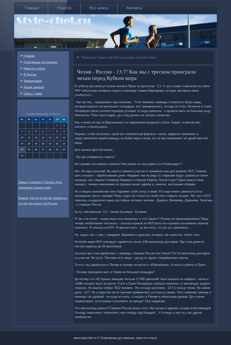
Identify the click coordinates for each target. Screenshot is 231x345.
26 (36, 149)
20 (43, 143)
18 (29, 143)
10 (22, 137)
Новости (64, 8)
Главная (32, 8)
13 (43, 137)
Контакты (134, 8)
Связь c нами (33, 93)
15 (57, 137)
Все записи (99, 8)
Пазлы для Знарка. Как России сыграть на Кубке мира (118, 57)
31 (22, 155)
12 (36, 137)
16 (64, 137)
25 (29, 149)
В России (30, 74)
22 (57, 143)
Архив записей (34, 87)
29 (57, 149)
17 (22, 143)
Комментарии (33, 81)
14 (50, 137)
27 (43, 149)
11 (29, 137)
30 (64, 149)
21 (50, 143)
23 (64, 143)
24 (22, 149)
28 (50, 149)
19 (36, 143)
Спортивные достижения (40, 62)
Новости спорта (34, 68)
